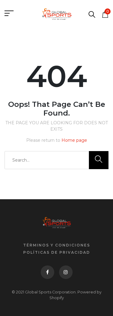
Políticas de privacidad (56, 252)
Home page (74, 140)
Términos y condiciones (56, 245)
